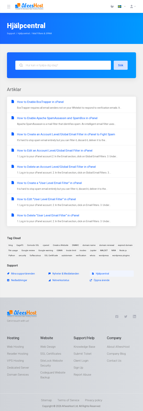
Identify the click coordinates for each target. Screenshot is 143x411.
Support (11, 33)
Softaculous (35, 255)
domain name (89, 245)
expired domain (125, 245)
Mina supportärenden (23, 273)
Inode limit (71, 250)
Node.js (123, 250)
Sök (120, 65)
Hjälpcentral (24, 33)
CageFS (19, 245)
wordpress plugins (121, 255)
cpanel (46, 245)
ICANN (59, 250)
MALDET (104, 250)
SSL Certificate (51, 255)
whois (92, 255)
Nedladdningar (19, 280)
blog (11, 245)
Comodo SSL (33, 245)
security (22, 255)
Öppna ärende (101, 280)
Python (12, 255)
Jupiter (93, 250)
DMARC (75, 245)
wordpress (104, 255)
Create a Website (60, 245)
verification (81, 255)
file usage (13, 250)
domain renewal (106, 245)
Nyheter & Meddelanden (65, 273)
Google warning (45, 250)
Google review (28, 250)
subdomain (67, 255)
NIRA (113, 250)
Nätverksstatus (60, 280)
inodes (83, 250)
